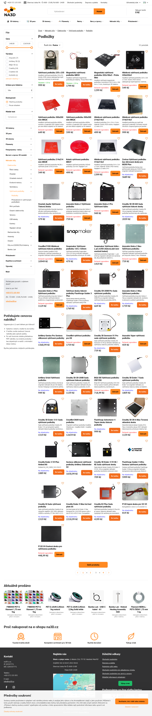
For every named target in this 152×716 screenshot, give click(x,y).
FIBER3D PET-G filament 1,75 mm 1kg (13, 609)
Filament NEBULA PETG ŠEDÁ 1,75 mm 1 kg (139, 609)
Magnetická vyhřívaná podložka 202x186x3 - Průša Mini (106, 75)
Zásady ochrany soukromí (13, 711)
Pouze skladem (14, 105)
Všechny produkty (15, 102)
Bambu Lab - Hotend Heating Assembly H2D (118, 609)
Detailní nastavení (131, 707)
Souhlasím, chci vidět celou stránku (132, 701)
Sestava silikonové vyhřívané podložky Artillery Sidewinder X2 (79, 464)
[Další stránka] (108, 572)
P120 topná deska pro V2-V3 (134, 504)
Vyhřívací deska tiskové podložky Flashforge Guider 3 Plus (79, 293)
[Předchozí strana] (77, 572)
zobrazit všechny (12, 79)
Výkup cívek (125, 683)
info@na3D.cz (11, 301)
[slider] (7, 47)
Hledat (99, 11)
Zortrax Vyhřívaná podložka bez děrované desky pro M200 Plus (134, 162)
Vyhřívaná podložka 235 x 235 (51, 72)
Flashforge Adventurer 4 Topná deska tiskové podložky (104, 422)
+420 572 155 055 (13, 293)
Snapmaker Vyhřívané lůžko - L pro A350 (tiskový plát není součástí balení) (107, 248)
